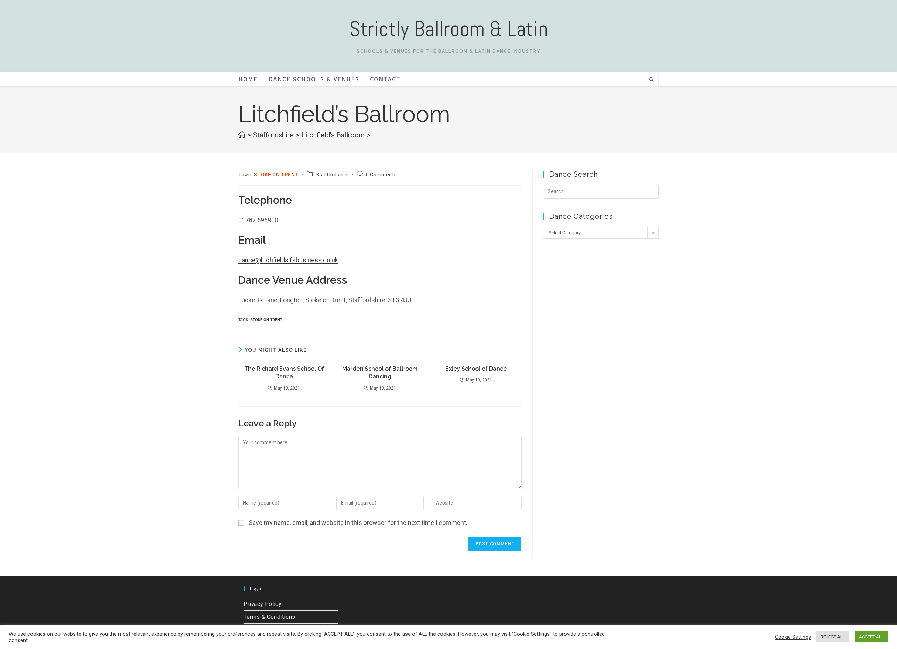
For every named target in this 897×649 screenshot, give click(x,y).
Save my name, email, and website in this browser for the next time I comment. (358, 522)
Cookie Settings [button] (793, 637)
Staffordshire (332, 174)
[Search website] (651, 80)
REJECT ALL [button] (833, 637)
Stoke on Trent (266, 320)
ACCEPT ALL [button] (871, 637)
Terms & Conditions (269, 617)
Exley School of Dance (476, 368)
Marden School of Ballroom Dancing (379, 372)
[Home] (241, 135)
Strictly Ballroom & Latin (448, 28)
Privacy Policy (262, 604)
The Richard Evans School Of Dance (284, 372)
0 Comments (381, 174)
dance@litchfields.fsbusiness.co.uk (288, 260)
